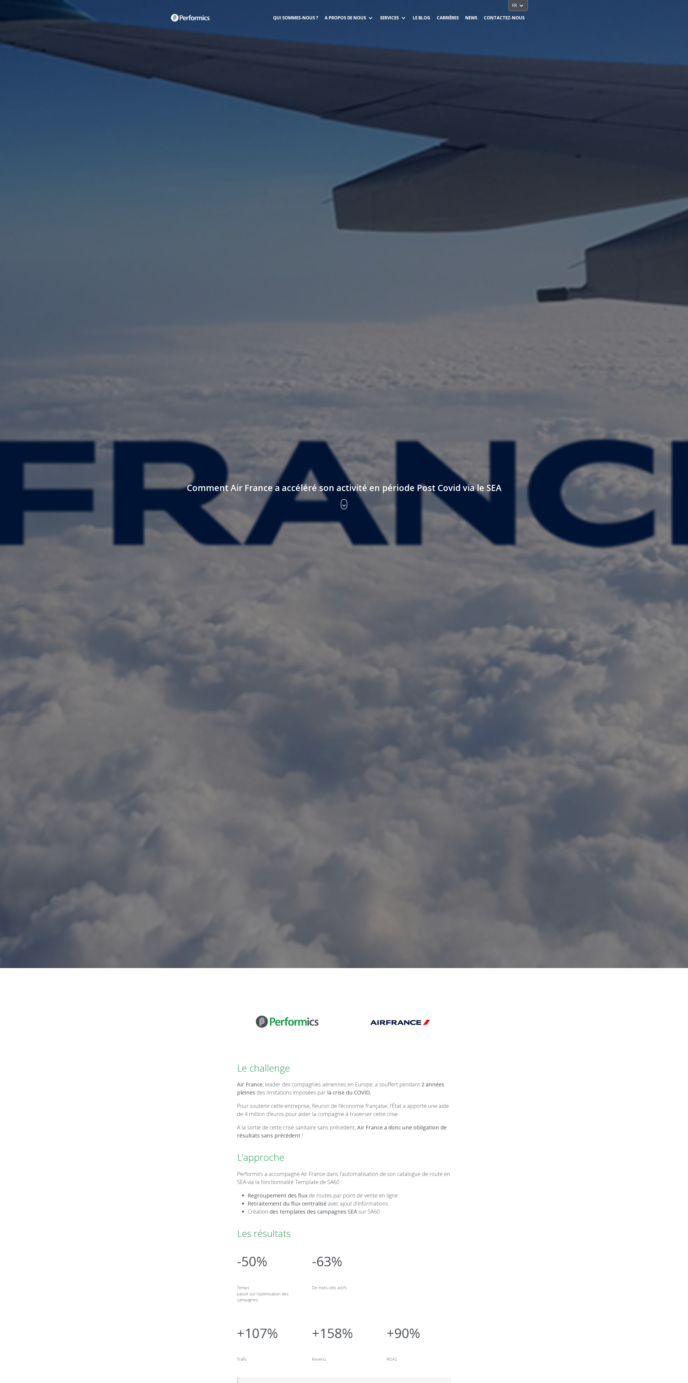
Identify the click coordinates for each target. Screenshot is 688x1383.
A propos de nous (345, 18)
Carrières (448, 18)
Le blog (421, 18)
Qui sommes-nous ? (295, 18)
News (471, 18)
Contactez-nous (504, 18)
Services (389, 18)
